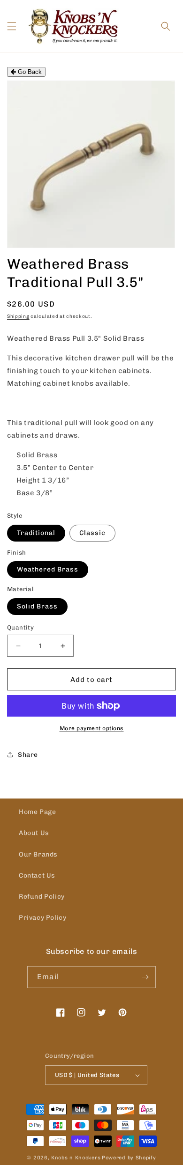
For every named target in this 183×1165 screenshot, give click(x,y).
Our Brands (38, 854)
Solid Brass (37, 606)
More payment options (92, 728)
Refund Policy (42, 897)
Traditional (36, 533)
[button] (11, 26)
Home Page (37, 812)
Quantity (20, 627)
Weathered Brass (47, 569)
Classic (92, 533)
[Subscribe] (145, 977)
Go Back (29, 71)
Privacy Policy (42, 918)
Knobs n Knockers (75, 1158)
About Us (34, 833)
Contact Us (37, 875)
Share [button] (28, 755)
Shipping (18, 316)
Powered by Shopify (129, 1158)
